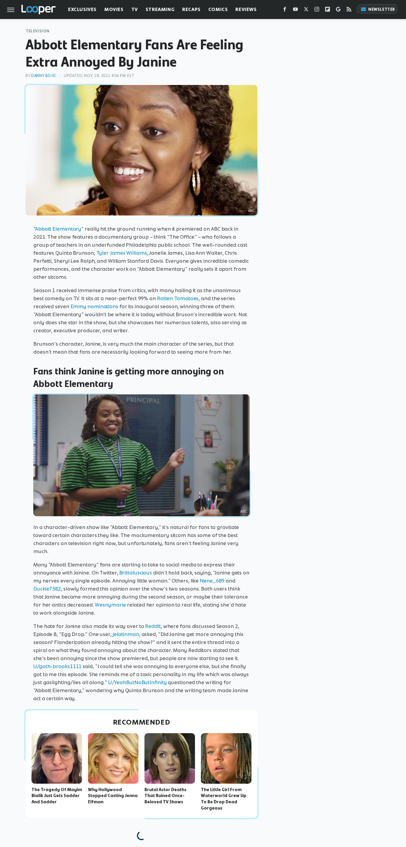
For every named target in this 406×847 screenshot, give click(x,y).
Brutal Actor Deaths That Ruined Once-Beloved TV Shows (165, 796)
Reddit (152, 626)
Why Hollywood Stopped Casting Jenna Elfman (113, 796)
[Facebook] (285, 10)
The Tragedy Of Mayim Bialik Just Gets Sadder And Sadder (57, 796)
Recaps (191, 9)
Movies (114, 9)
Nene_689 (212, 580)
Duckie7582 (47, 588)
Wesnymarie (110, 604)
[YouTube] (295, 10)
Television (38, 31)
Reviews (245, 9)
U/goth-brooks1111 (57, 666)
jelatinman (126, 634)
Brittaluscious (135, 572)
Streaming (160, 9)
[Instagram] (317, 10)
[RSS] (349, 10)
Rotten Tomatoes (178, 298)
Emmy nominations (94, 306)
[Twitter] (306, 10)
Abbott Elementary (58, 228)
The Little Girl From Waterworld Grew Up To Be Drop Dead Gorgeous (223, 799)
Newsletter (381, 9)
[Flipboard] (328, 10)
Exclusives (82, 9)
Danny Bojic (43, 75)
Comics (218, 9)
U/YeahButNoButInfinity (137, 682)
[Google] (338, 10)
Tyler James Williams (121, 252)
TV (134, 9)
